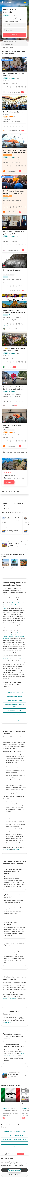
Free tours (4, 491)
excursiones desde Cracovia (10, 998)
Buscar (14, 35)
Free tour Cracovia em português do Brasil (14, 705)
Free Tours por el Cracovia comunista (14, 1147)
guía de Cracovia (7, 1022)
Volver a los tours (15, 1170)
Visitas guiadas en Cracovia (13, 544)
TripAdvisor (16, 849)
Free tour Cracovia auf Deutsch (14, 700)
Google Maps (6, 849)
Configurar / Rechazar (14, 1175)
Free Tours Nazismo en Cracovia (14, 1143)
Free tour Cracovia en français (14, 710)
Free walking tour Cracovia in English (14, 692)
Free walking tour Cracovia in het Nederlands (14, 715)
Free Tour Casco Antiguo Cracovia (14, 1135)
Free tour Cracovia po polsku (14, 720)
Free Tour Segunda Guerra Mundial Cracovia (14, 1139)
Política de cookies (18, 1165)
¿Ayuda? (20, 1154)
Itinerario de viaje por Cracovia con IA (14, 1075)
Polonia (10, 491)
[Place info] (25, 15)
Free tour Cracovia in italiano (14, 696)
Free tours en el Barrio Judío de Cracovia (14, 1131)
